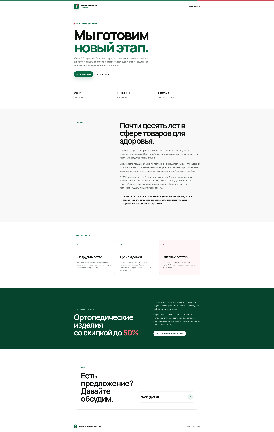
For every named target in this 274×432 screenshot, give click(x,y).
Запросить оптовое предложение (170, 333)
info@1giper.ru (194, 6)
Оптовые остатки (104, 74)
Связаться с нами (83, 74)
